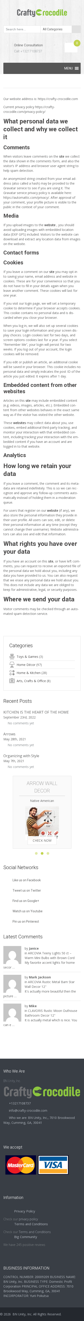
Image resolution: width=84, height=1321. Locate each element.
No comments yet (21, 723)
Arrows (9, 734)
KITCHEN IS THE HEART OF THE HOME (36, 712)
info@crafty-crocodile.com (28, 1110)
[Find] (76, 29)
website (50, 225)
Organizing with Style (21, 755)
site (62, 156)
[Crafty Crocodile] (42, 12)
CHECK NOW (42, 840)
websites (19, 423)
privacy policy (28, 1219)
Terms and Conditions (35, 1232)
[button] (68, 68)
